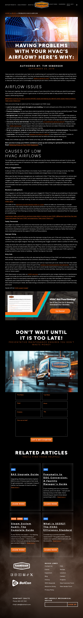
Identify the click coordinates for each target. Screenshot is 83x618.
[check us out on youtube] (20, 575)
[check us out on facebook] (12, 575)
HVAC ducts (9, 201)
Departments (10, 4)
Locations (52, 4)
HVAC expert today (21, 288)
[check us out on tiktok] (28, 575)
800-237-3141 (70, 5)
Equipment (22, 4)
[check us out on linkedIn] (24, 575)
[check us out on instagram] (15, 575)
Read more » (15, 487)
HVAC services (33, 274)
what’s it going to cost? (41, 78)
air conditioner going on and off (53, 122)
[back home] (22, 566)
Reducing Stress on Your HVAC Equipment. (24, 145)
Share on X (16, 101)
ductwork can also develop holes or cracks (30, 204)
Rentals (31, 4)
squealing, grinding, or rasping (39, 134)
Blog (14, 13)
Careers (62, 4)
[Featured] (21, 583)
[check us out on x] (31, 575)
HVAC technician (15, 126)
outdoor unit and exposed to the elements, (55, 265)
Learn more (18, 504)
